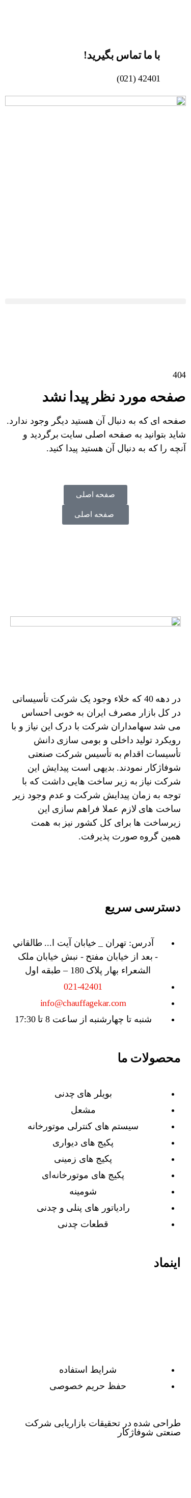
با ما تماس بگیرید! (122, 55)
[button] (95, 301)
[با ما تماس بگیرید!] (173, 43)
